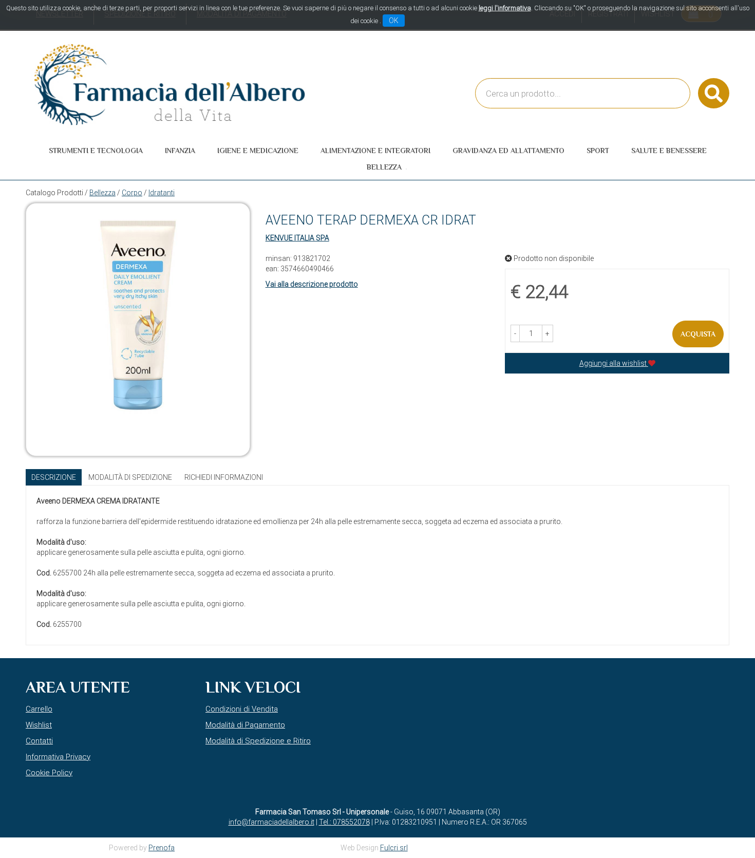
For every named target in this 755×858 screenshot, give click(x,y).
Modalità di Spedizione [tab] (130, 477)
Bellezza (102, 193)
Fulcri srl (394, 848)
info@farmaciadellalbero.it (271, 822)
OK (394, 20)
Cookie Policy (49, 772)
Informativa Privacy (58, 756)
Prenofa (161, 848)
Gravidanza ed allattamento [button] (508, 150)
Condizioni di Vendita (241, 709)
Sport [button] (598, 150)
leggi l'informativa (505, 8)
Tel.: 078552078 (344, 822)
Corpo (132, 193)
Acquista (698, 334)
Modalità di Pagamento (245, 725)
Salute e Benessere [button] (669, 150)
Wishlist (39, 725)
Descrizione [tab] (53, 477)
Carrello (39, 709)
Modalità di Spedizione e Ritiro (258, 740)
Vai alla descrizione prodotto (312, 284)
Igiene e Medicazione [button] (257, 150)
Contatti (39, 740)
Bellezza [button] (384, 167)
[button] (515, 333)
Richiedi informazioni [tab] (223, 477)
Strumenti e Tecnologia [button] (96, 150)
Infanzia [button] (180, 150)
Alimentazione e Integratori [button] (375, 150)
